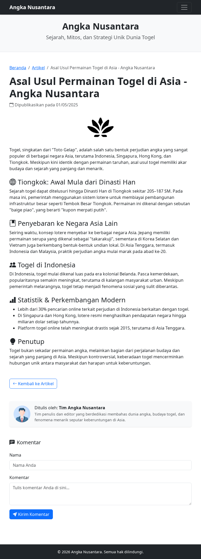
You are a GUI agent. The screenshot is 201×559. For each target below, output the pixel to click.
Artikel (38, 68)
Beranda (17, 68)
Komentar (19, 477)
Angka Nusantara (32, 7)
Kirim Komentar (33, 514)
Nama (15, 455)
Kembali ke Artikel (35, 384)
